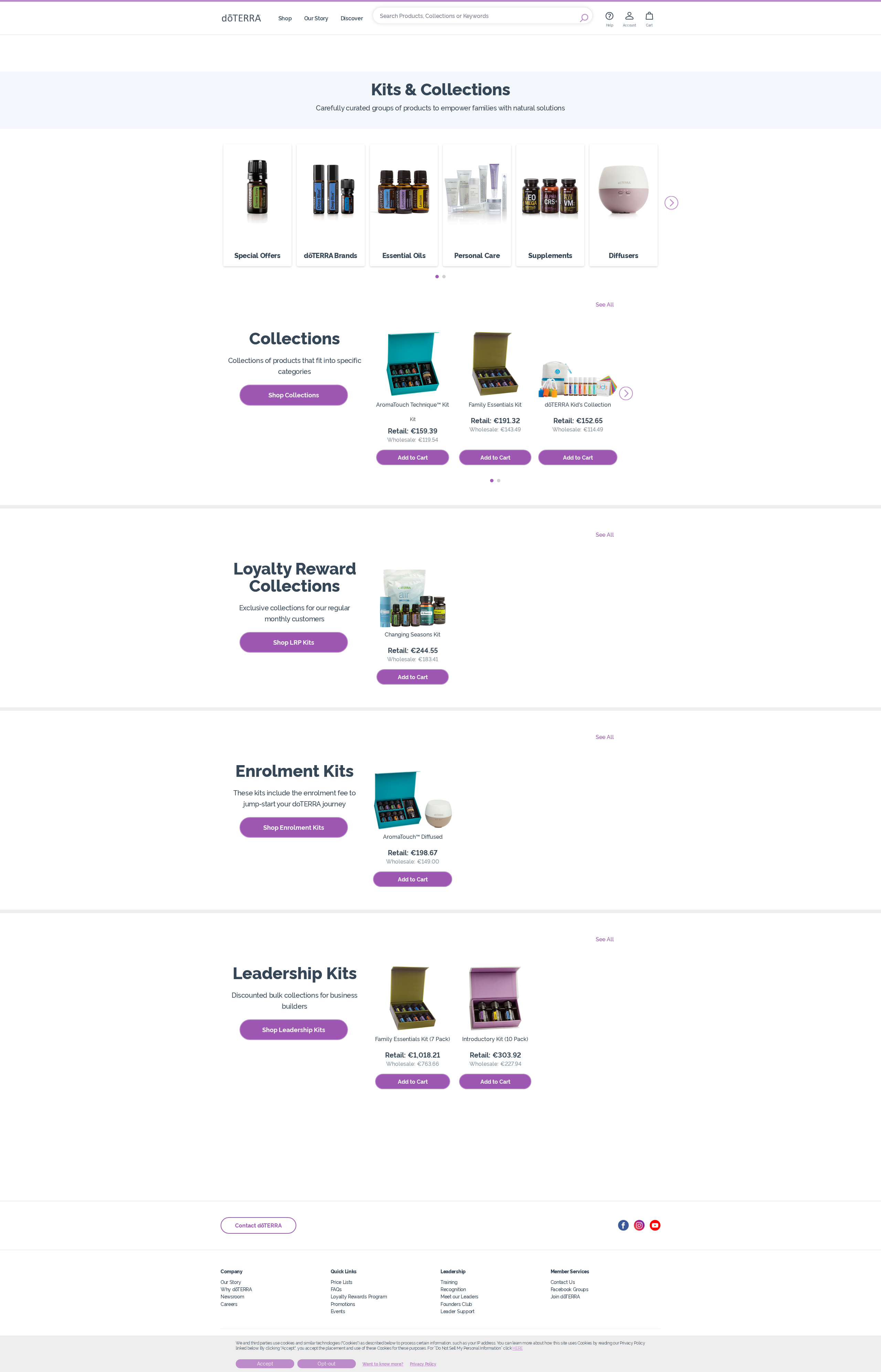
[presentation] (671, 203)
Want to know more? (382, 1364)
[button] (437, 276)
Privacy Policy (423, 1364)
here (517, 1348)
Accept (265, 1363)
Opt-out (327, 1363)
